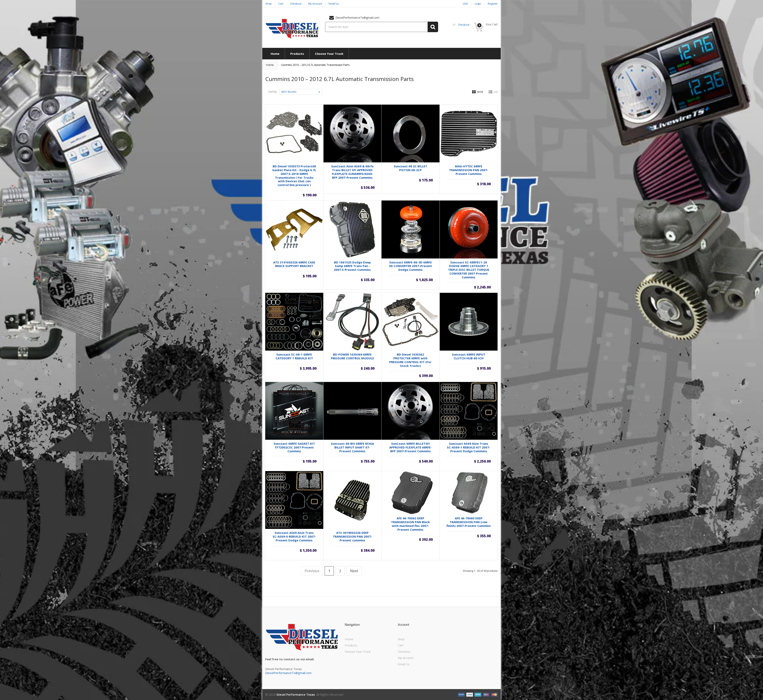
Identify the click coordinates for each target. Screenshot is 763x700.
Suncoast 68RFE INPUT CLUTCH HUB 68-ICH (468, 356)
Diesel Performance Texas (296, 694)
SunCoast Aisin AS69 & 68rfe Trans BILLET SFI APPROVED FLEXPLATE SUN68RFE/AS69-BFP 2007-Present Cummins (352, 171)
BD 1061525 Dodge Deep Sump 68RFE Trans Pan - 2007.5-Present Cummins (352, 266)
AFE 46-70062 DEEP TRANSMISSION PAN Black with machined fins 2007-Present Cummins (410, 523)
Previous (312, 570)
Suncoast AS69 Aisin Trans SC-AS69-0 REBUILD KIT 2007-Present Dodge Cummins (294, 536)
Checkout (404, 652)
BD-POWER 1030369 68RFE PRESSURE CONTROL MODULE (352, 356)
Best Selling (289, 92)
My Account (405, 658)
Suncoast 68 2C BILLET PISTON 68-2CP (410, 168)
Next (354, 570)
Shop (401, 639)
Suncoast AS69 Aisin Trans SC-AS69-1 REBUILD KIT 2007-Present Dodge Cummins (468, 447)
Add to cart (294, 191)
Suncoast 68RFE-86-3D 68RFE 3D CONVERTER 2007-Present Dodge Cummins (410, 266)
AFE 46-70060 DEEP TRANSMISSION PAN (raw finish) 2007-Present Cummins (468, 522)
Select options (410, 281)
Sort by (272, 91)
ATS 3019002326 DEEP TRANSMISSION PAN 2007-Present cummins (352, 536)
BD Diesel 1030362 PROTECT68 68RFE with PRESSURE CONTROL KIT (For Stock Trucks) (410, 359)
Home (270, 65)
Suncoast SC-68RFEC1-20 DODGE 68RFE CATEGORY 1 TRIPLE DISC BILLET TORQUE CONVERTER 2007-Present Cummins (468, 269)
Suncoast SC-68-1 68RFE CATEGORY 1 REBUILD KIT (294, 356)
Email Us (404, 664)
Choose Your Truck (358, 652)
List (496, 92)
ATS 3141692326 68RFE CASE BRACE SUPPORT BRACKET (294, 264)
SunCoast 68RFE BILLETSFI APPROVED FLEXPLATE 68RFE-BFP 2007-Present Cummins (410, 447)
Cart (401, 645)
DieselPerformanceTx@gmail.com (288, 673)
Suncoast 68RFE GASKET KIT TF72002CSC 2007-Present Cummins (294, 447)
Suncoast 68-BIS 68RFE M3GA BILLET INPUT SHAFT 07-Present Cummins (352, 447)
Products (351, 645)
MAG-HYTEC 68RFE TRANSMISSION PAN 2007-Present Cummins (468, 170)
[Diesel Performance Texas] (292, 28)
